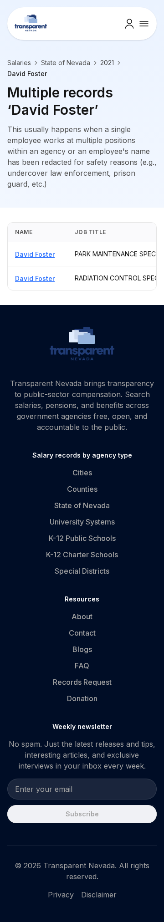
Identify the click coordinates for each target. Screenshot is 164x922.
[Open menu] (143, 23)
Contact (82, 632)
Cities (82, 472)
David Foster (35, 254)
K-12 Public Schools (82, 538)
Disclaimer (99, 894)
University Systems (82, 521)
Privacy (61, 894)
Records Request (82, 682)
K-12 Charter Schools (82, 554)
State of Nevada (65, 62)
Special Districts (82, 571)
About (82, 616)
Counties (82, 489)
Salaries (19, 62)
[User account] (129, 23)
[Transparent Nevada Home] (82, 345)
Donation (82, 698)
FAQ (82, 665)
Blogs (82, 649)
